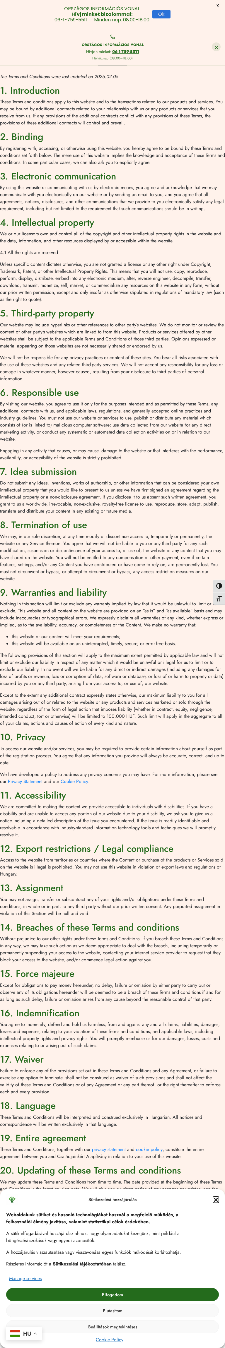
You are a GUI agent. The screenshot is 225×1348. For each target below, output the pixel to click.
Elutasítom (112, 1311)
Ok (161, 14)
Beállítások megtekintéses (112, 1327)
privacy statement (109, 1149)
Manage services (25, 1278)
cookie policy (149, 1149)
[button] (216, 1200)
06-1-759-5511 (125, 51)
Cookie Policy (109, 1339)
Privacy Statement (25, 781)
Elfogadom (112, 1295)
